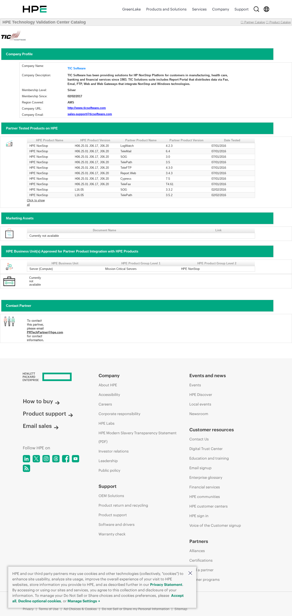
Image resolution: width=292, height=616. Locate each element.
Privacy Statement (166, 584)
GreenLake (131, 9)
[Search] (256, 9)
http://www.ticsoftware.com (87, 108)
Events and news (207, 375)
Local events (200, 404)
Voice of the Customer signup (215, 525)
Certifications (201, 560)
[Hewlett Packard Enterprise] (35, 9)
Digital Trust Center (206, 448)
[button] (190, 573)
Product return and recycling (123, 505)
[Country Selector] (266, 9)
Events (195, 385)
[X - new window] (36, 458)
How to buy (38, 401)
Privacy (28, 609)
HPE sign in (199, 515)
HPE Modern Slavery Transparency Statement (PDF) (138, 437)
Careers (105, 404)
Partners (198, 541)
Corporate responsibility (119, 413)
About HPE (108, 385)
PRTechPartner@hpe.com (45, 332)
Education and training (209, 458)
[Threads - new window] (56, 458)
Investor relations (114, 451)
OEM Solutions (111, 495)
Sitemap (181, 609)
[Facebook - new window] (65, 458)
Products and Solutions (166, 9)
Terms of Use (48, 609)
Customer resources (211, 429)
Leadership (108, 460)
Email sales (37, 425)
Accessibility (109, 394)
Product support (44, 413)
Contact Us (199, 439)
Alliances (197, 550)
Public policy (109, 470)
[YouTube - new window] (75, 458)
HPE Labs (107, 423)
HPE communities (204, 496)
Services (199, 9)
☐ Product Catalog (278, 22)
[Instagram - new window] (46, 458)
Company (220, 9)
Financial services (204, 487)
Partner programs (204, 579)
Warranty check (112, 534)
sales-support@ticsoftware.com (90, 114)
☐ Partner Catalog (253, 22)
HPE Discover (200, 394)
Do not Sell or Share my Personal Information (135, 609)
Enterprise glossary (205, 477)
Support (242, 9)
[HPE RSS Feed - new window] (26, 468)
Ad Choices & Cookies (80, 609)
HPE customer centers (208, 506)
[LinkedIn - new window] (26, 458)
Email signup (200, 468)
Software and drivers (117, 524)
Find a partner (201, 570)
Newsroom (198, 413)
